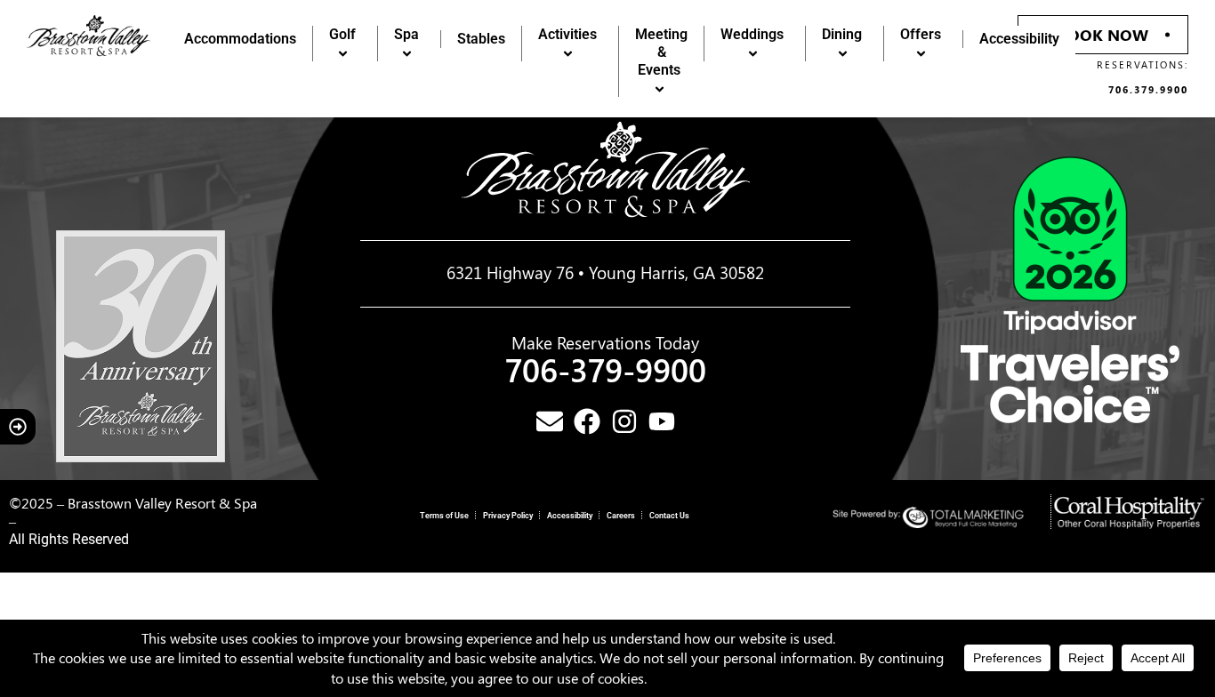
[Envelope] (549, 421)
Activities (567, 34)
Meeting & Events (661, 52)
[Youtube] (661, 421)
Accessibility (1019, 38)
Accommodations (240, 38)
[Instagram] (624, 421)
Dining (842, 34)
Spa (406, 34)
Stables (481, 38)
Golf (342, 34)
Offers (920, 34)
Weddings (752, 34)
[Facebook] (587, 421)
